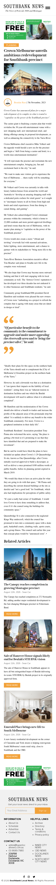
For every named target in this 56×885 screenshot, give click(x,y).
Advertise (14, 829)
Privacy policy (42, 835)
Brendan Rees (20, 102)
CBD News (40, 850)
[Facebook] (24, 877)
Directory (39, 826)
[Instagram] (29, 877)
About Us (13, 823)
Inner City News (41, 846)
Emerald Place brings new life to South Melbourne (24, 728)
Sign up (42, 811)
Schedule (13, 826)
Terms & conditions (40, 830)
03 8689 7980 (16, 850)
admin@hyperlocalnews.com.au (17, 846)
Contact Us (14, 832)
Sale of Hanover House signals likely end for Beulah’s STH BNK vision (27, 657)
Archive (39, 823)
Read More (12, 614)
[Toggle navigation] (47, 8)
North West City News (42, 860)
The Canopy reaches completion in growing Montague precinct (26, 586)
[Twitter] (34, 877)
